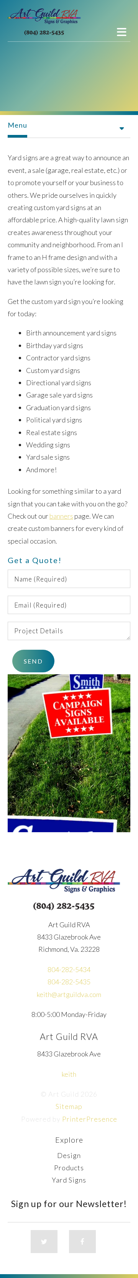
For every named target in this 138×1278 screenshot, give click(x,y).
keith (69, 1074)
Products (69, 1167)
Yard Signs (69, 1180)
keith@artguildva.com (69, 994)
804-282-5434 (69, 969)
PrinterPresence (89, 1119)
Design (69, 1155)
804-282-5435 (69, 981)
